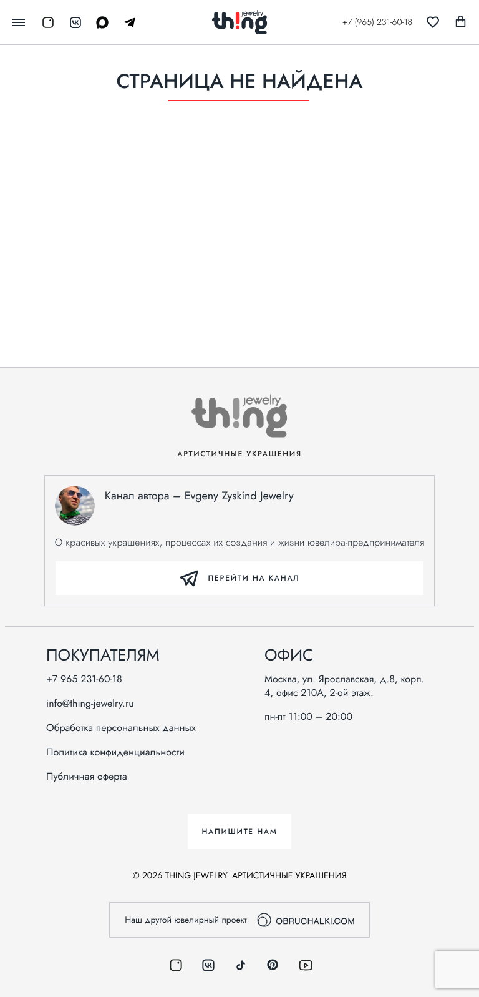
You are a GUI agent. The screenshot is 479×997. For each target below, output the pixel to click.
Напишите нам (239, 831)
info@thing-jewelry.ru (90, 704)
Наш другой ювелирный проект (185, 920)
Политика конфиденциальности (115, 753)
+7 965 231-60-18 (84, 680)
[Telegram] (125, 22)
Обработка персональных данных (121, 728)
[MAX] (98, 22)
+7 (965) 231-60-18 (377, 22)
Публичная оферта (86, 777)
